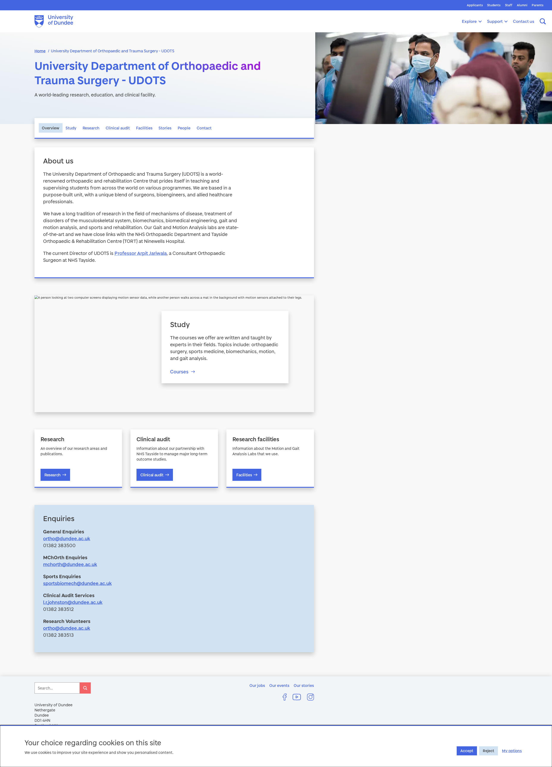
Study (71, 127)
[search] (85, 688)
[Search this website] (542, 21)
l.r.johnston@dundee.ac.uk (72, 602)
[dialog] (276, 746)
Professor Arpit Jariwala (140, 253)
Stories (164, 127)
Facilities (144, 127)
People (184, 127)
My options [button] (512, 750)
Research (91, 127)
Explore (469, 21)
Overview (50, 127)
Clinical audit (118, 127)
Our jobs (257, 685)
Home (39, 50)
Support (495, 21)
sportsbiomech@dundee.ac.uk (77, 583)
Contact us (523, 21)
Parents (537, 5)
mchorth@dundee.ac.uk (70, 564)
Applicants (475, 5)
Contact (204, 127)
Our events (279, 685)
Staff (508, 5)
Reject (488, 750)
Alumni (522, 5)
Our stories (304, 685)
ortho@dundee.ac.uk (66, 538)
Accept (466, 750)
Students (493, 5)
